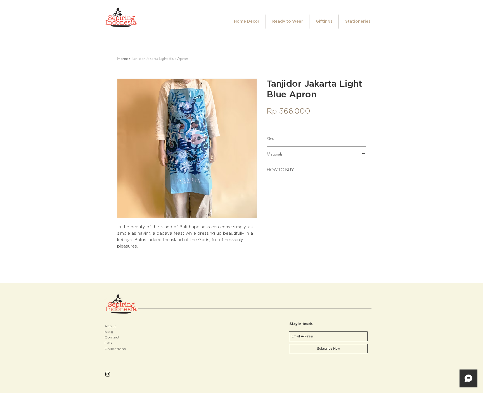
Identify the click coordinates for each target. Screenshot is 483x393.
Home (122, 58)
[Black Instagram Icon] (108, 374)
